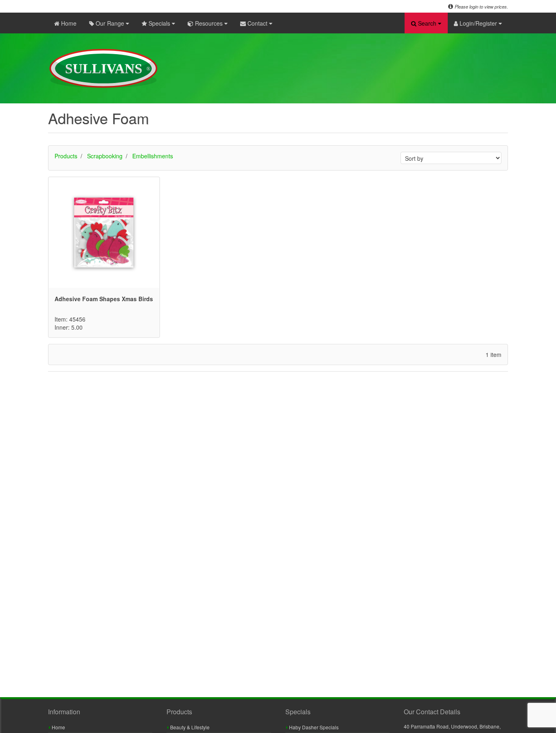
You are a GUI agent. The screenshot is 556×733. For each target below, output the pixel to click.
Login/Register (478, 23)
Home (68, 23)
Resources (208, 23)
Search (427, 23)
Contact (257, 23)
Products (66, 156)
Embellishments (152, 156)
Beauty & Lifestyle (189, 727)
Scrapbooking (105, 156)
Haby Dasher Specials (313, 727)
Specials (159, 23)
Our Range (110, 23)
